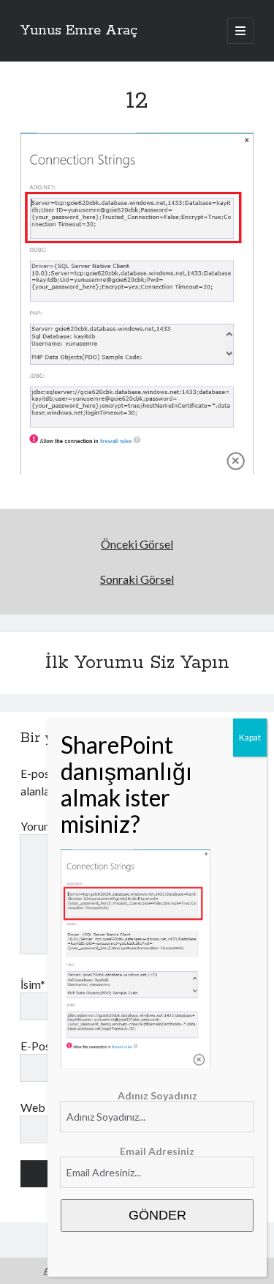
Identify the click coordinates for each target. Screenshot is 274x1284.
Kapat (250, 737)
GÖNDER (157, 1215)
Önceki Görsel (137, 544)
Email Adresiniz (157, 1151)
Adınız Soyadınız (157, 1095)
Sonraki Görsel (137, 579)
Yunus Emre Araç (78, 31)
